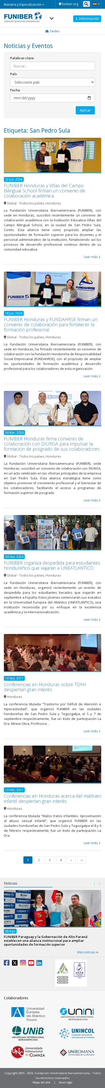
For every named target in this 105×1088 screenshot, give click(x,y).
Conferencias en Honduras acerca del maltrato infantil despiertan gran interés (52, 798)
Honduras (53, 203)
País (13, 74)
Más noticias (86, 952)
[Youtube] (31, 964)
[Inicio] (23, 15)
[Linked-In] (39, 964)
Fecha (15, 90)
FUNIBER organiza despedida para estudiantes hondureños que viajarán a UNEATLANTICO (52, 565)
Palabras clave (22, 58)
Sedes (54, 31)
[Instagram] (23, 964)
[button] (96, 4)
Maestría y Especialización (23, 4)
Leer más (91, 256)
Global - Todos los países (25, 203)
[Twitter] (15, 964)
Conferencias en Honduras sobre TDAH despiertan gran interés (45, 687)
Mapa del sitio (41, 1082)
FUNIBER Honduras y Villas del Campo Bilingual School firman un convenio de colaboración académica (44, 190)
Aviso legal (65, 1082)
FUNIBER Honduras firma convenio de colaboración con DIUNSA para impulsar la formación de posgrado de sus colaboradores (52, 444)
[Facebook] (6, 964)
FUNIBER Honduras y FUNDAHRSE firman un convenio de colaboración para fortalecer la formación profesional (50, 324)
